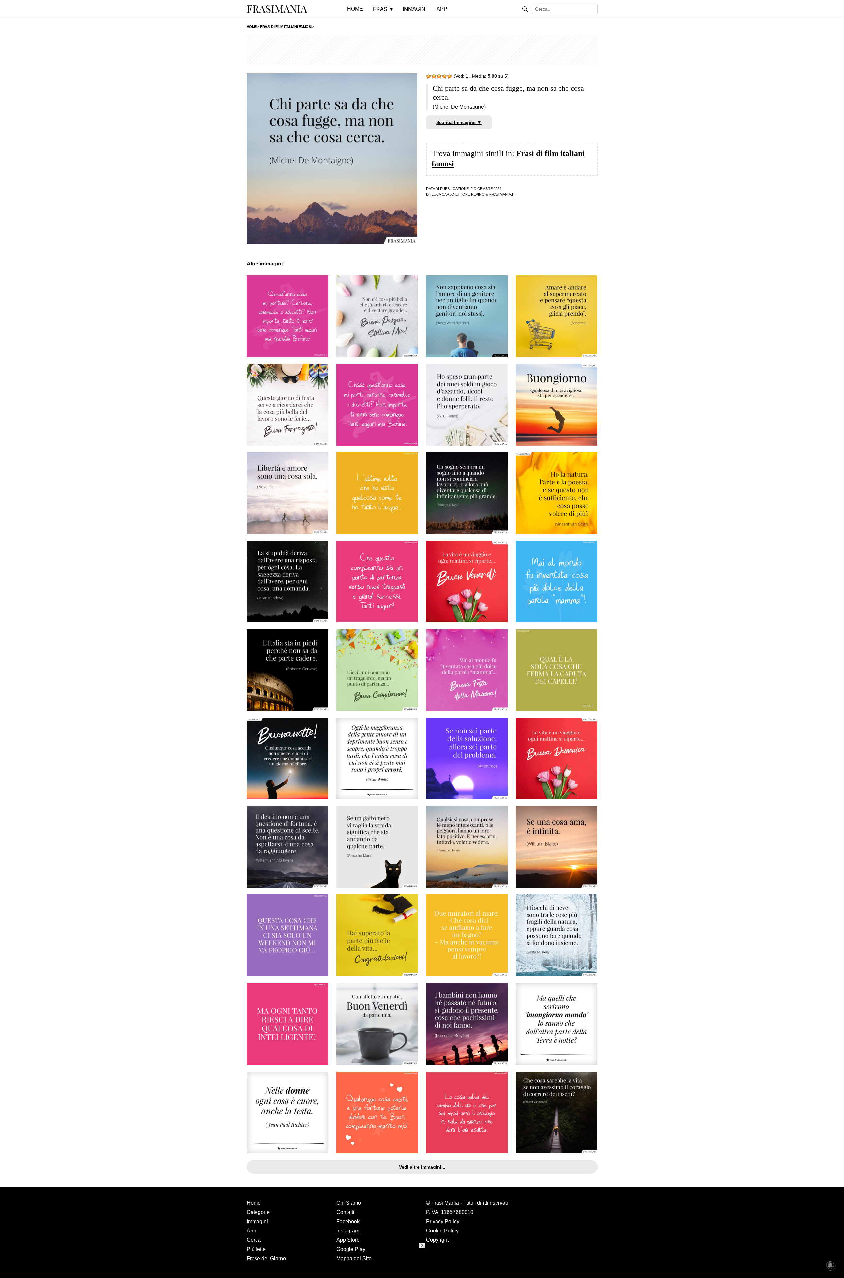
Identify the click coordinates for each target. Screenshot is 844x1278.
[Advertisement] (422, 50)
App (251, 1230)
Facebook (348, 1221)
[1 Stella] (428, 76)
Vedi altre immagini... (422, 1166)
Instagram (347, 1230)
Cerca (254, 1240)
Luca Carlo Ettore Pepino (458, 194)
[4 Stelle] (444, 76)
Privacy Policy (442, 1221)
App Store (348, 1240)
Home (254, 1203)
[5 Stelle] (449, 76)
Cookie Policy (442, 1230)
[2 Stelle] (434, 76)
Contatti (345, 1212)
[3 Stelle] (439, 76)
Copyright (437, 1240)
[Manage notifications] (830, 1265)
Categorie (258, 1212)
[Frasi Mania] (277, 8)
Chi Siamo (348, 1203)
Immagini (257, 1221)
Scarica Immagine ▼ (459, 122)
